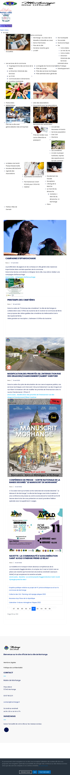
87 (14, 641)
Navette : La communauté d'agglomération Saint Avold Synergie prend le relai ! (33, 589)
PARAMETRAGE (25, 772)
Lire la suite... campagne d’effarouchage (20, 277)
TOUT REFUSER (44, 772)
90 (26, 641)
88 (18, 641)
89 (22, 641)
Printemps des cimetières (21, 299)
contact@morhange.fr (12, 734)
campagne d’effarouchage (20, 258)
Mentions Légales (10, 695)
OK (35, 772)
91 (30, 641)
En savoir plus (43, 766)
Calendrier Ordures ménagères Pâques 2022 (25, 635)
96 (49, 641)
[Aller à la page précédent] (11, 639)
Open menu (4, 30)
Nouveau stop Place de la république (22, 630)
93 (37, 641)
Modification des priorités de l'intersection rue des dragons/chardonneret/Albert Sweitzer (34, 375)
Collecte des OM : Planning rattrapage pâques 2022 (27, 626)
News (7, 263)
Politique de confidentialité (13, 700)
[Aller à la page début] (8, 639)
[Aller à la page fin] (55, 639)
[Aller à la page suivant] (53, 639)
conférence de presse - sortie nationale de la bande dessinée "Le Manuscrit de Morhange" (34, 481)
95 (45, 641)
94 (41, 641)
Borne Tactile (6, 26)
